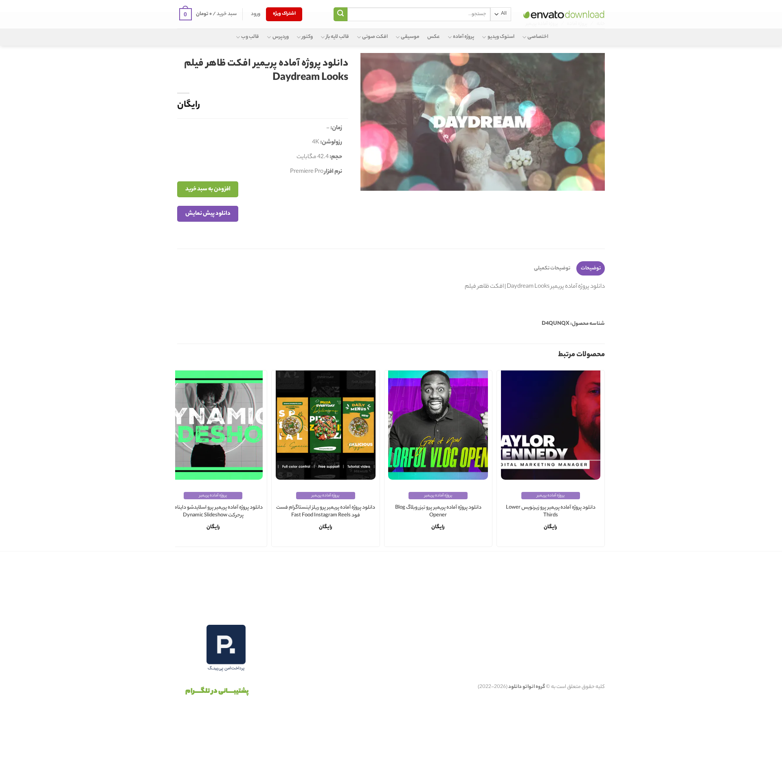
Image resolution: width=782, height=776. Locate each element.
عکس (433, 37)
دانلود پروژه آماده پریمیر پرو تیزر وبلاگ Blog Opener (438, 511)
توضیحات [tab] (591, 268)
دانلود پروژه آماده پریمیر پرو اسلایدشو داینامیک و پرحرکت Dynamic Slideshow (213, 511)
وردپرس (280, 37)
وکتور (307, 37)
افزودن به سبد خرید (208, 189)
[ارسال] (340, 14)
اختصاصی (537, 37)
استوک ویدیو (501, 37)
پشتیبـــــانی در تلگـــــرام (216, 691)
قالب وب (250, 37)
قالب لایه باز (337, 37)
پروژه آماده (463, 37)
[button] (255, 14)
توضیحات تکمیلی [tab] (552, 268)
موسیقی (410, 37)
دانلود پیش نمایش (208, 213)
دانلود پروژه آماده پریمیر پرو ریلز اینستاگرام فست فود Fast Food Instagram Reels (325, 511)
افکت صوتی (375, 37)
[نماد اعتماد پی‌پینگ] (226, 648)
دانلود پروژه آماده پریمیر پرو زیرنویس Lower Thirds (550, 511)
